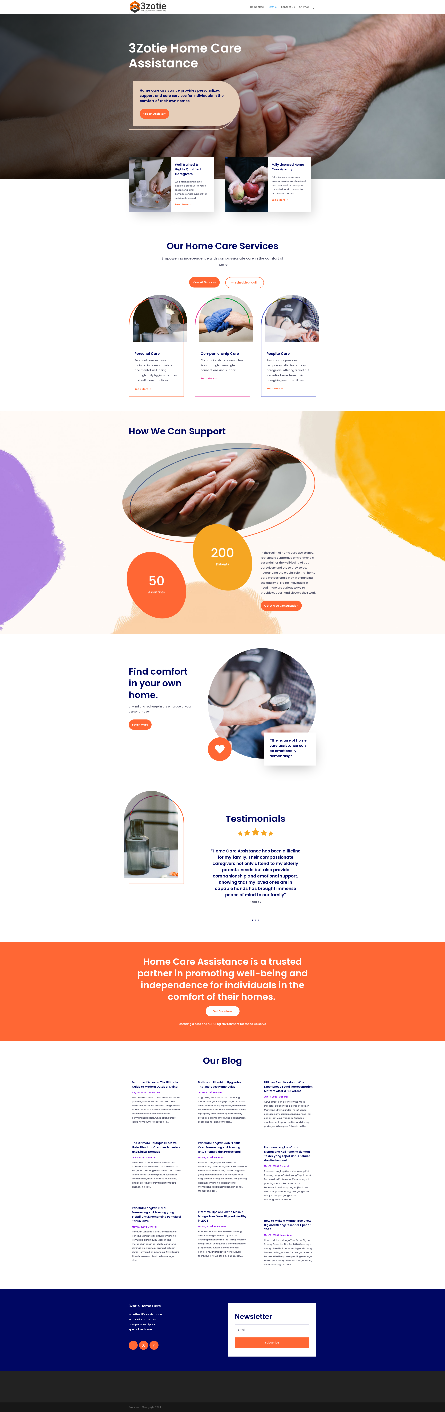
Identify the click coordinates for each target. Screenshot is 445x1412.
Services (217, 1092)
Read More (182, 204)
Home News (257, 7)
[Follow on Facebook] (133, 1345)
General (150, 1157)
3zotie (273, 7)
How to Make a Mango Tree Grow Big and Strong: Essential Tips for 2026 (287, 1225)
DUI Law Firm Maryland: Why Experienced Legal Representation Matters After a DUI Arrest (288, 1086)
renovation (154, 1092)
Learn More (140, 725)
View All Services (204, 282)
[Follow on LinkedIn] (154, 1345)
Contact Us (288, 7)
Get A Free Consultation (281, 606)
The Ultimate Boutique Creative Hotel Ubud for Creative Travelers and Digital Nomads (156, 1147)
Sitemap (304, 7)
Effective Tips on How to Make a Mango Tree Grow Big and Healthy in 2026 (222, 1216)
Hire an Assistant (155, 114)
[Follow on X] (143, 1345)
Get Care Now (223, 1011)
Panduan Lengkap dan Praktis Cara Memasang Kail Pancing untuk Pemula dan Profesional (219, 1147)
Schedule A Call (246, 283)
